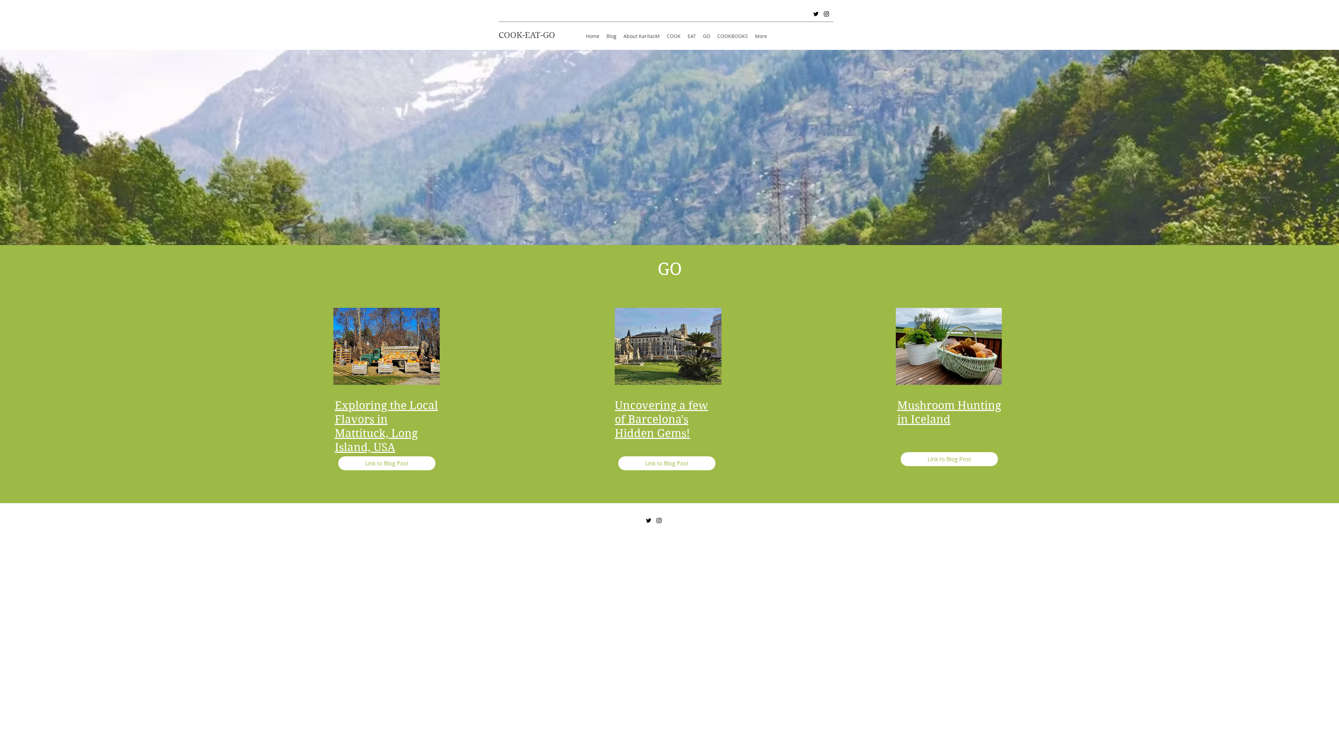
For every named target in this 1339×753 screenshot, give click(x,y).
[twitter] (815, 13)
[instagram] (826, 13)
